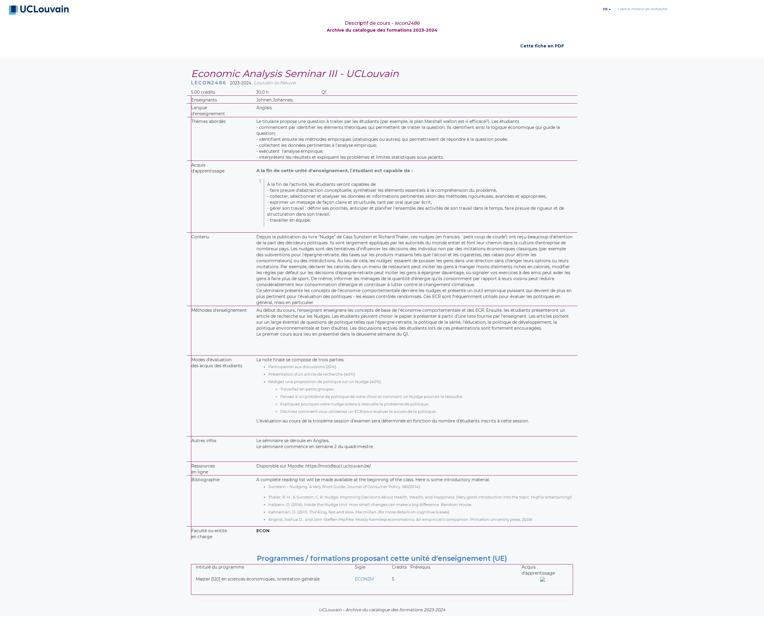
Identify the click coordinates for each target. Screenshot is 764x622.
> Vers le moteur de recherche (642, 9)
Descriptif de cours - (382, 23)
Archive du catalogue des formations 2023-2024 (382, 30)
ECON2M (364, 579)
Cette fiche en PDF (542, 46)
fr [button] (606, 9)
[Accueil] (39, 10)
